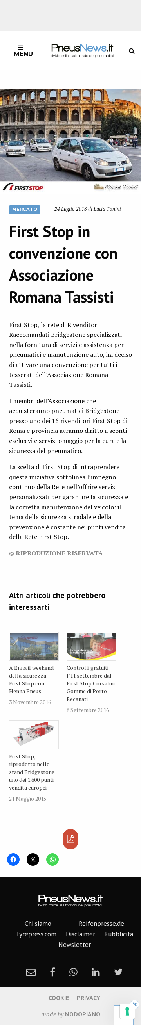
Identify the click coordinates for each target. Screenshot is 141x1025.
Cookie (59, 998)
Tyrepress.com (36, 934)
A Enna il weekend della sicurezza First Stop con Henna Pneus (31, 679)
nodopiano (82, 1014)
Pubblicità (119, 934)
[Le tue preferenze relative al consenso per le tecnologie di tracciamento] (127, 1011)
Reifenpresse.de (101, 923)
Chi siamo (38, 923)
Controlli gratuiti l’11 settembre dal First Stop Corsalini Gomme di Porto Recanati (91, 683)
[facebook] (52, 972)
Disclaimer (80, 934)
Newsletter (74, 944)
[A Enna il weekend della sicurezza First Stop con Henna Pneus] (34, 646)
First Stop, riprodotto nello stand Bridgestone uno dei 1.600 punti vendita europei (31, 772)
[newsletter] (31, 972)
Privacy (88, 998)
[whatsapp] (73, 972)
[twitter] (118, 972)
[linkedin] (96, 972)
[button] (70, 141)
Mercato (24, 209)
